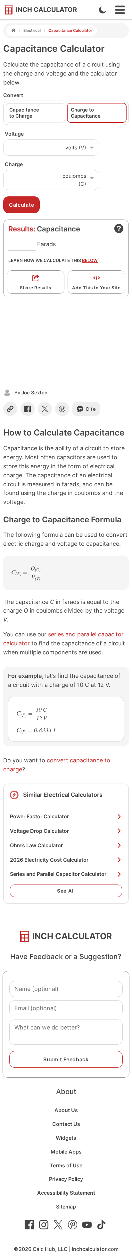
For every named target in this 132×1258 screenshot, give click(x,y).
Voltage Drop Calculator (39, 831)
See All (66, 891)
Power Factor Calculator (39, 816)
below (90, 260)
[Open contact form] (119, 228)
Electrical (32, 30)
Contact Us (66, 1124)
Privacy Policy (66, 1179)
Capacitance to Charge (24, 113)
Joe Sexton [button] (34, 393)
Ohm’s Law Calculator (36, 845)
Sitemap (66, 1206)
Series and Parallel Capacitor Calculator (58, 874)
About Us (66, 1110)
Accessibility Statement (66, 1193)
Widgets (66, 1138)
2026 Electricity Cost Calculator (49, 860)
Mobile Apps (66, 1151)
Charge (14, 164)
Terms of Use (66, 1165)
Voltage (14, 133)
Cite (91, 409)
